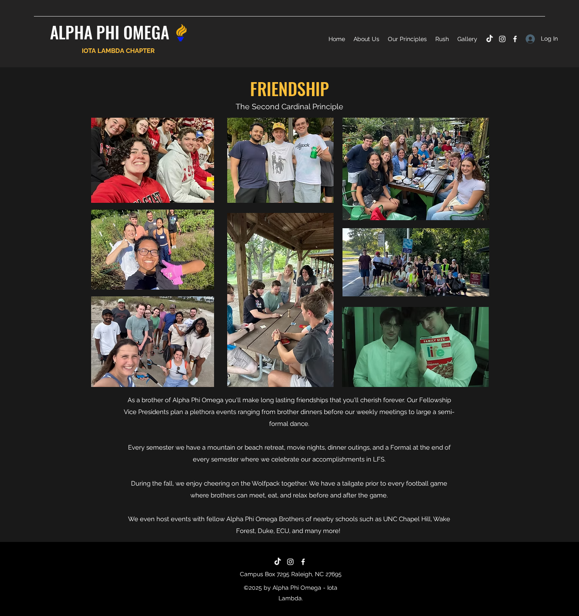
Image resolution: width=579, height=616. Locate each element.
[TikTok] (489, 39)
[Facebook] (515, 39)
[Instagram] (502, 39)
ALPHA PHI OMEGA (109, 31)
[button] (366, 39)
